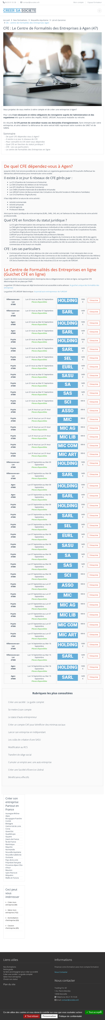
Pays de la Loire (11, 860)
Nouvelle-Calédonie (13, 854)
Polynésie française (13, 862)
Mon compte (78, 2)
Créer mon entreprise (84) (11, 903)
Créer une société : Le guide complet (26, 702)
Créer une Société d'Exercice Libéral (26, 769)
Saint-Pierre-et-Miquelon (11, 874)
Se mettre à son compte (19, 709)
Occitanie (9, 857)
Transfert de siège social (19, 754)
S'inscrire (94, 300)
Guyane (8, 836)
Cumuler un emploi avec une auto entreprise (30, 762)
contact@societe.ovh (70, 1000)
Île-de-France (10, 842)
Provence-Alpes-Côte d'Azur (13, 866)
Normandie (10, 849)
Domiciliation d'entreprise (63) (12, 919)
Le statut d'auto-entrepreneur (22, 717)
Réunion (8, 870)
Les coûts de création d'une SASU (24, 739)
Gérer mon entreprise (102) (11, 911)
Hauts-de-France (12, 839)
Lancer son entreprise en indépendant (27, 732)
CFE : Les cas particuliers (17, 147)
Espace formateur (95, 2)
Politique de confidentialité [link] (70, 1016)
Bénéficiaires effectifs (18, 777)
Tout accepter (95, 1012)
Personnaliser (49, 1016)
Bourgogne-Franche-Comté (13, 819)
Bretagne (9, 823)
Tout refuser (32, 1016)
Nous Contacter (61, 972)
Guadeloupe (10, 834)
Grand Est (9, 831)
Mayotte (8, 847)
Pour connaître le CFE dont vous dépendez (25, 141)
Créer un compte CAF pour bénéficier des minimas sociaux (36, 724)
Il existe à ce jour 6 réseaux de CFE (22, 139)
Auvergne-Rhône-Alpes (12, 814)
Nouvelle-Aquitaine (13, 852)
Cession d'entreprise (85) (12, 926)
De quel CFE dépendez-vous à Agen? (22, 136)
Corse (7, 829)
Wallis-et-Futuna (12, 878)
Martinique (9, 844)
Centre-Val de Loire (13, 826)
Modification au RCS (18, 747)
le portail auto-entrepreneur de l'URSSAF (50, 291)
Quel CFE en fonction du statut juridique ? (25, 144)
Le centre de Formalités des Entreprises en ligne (28, 149)
